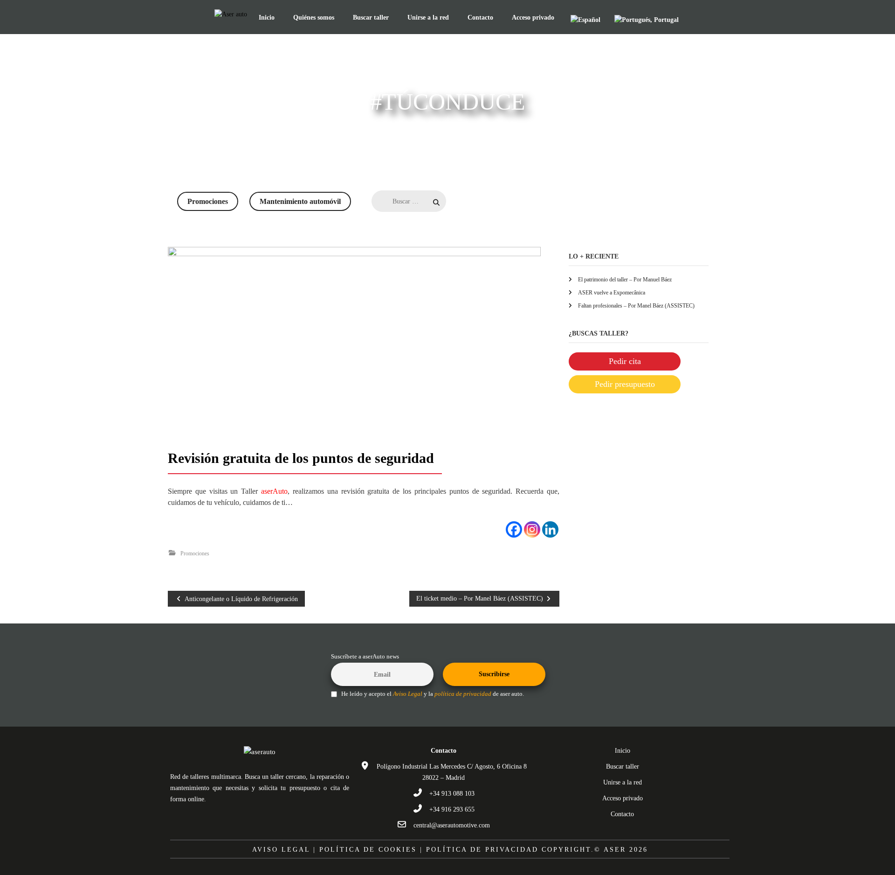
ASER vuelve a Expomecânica (611, 292)
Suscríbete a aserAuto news (365, 656)
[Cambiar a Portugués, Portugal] (646, 19)
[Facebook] (514, 529)
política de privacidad (462, 694)
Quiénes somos (313, 17)
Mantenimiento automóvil (300, 201)
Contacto (480, 17)
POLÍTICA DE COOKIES (368, 849)
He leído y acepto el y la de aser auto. (432, 694)
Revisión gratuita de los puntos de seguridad (301, 458)
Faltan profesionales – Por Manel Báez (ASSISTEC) (636, 305)
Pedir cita (625, 361)
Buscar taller (371, 17)
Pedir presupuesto (625, 384)
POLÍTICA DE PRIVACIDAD (482, 849)
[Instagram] (532, 529)
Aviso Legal (407, 694)
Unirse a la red (428, 17)
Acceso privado (533, 17)
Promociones (207, 201)
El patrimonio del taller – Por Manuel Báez (625, 279)
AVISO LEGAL (281, 849)
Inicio (267, 17)
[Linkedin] (550, 529)
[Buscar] (455, 202)
